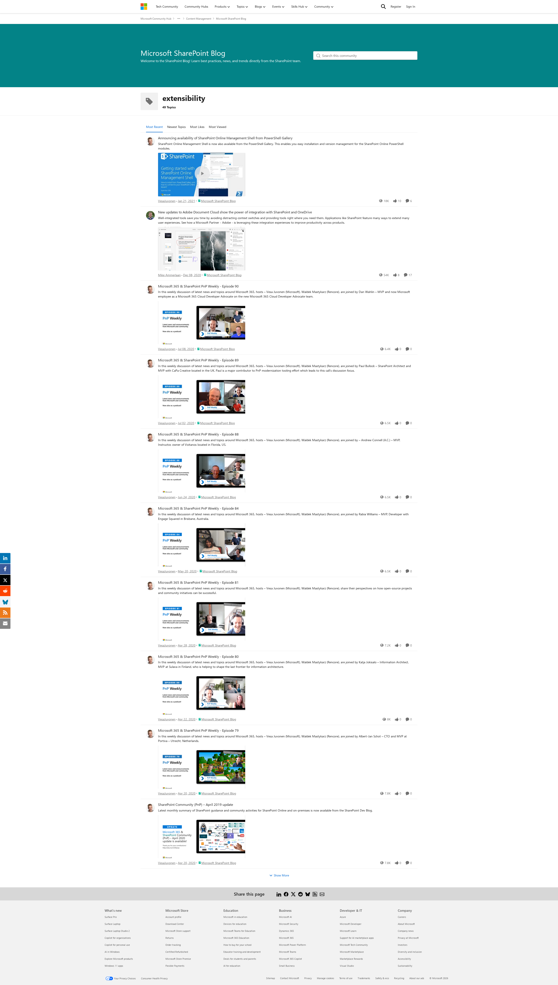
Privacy (308, 978)
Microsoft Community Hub (156, 18)
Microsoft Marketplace (352, 951)
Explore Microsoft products (119, 958)
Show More (281, 875)
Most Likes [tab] (197, 127)
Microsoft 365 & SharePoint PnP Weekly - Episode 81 (198, 582)
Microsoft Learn (348, 930)
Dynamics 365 (286, 930)
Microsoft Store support (178, 930)
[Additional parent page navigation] (178, 18)
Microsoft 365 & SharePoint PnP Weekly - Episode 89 (198, 360)
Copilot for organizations (118, 937)
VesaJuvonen (166, 201)
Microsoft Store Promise (178, 958)
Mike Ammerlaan (169, 275)
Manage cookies (325, 978)
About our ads (416, 978)
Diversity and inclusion (410, 951)
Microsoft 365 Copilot (290, 958)
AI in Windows (112, 951)
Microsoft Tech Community (354, 944)
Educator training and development (242, 951)
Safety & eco (382, 978)
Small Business (287, 965)
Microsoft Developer (350, 923)
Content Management (198, 18)
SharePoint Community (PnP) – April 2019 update (195, 804)
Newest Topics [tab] (176, 127)
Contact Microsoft (289, 978)
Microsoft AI (285, 917)
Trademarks (364, 978)
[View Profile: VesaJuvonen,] (150, 141)
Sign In (410, 6)
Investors (402, 944)
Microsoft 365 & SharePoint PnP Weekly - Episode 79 (198, 730)
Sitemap (270, 978)
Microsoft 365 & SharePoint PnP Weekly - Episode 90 (198, 286)
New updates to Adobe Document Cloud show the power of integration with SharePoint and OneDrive (235, 212)
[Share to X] (293, 893)
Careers (402, 917)
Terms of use (345, 978)
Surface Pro (111, 917)
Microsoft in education (235, 917)
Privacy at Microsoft (408, 937)
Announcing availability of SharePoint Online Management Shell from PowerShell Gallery (225, 138)
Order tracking (173, 944)
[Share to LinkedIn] (279, 893)
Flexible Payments (174, 965)
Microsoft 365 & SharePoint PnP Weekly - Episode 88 (198, 434)
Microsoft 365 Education (236, 937)
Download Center (174, 923)
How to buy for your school (237, 944)
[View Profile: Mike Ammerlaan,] (150, 215)
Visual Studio (347, 965)
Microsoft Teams (287, 951)
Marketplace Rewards (351, 958)
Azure (343, 917)
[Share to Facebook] (286, 893)
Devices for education (234, 923)
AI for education (231, 965)
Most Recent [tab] (154, 127)
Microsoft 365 (286, 937)
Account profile (173, 917)
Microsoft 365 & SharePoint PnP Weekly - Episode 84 (198, 508)
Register (396, 6)
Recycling (399, 978)
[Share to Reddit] (300, 893)
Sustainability (405, 965)
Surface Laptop (112, 923)
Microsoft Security (288, 923)
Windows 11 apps (114, 965)
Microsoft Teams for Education (239, 930)
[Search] (383, 6)
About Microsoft (406, 923)
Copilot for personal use (117, 944)
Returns (169, 937)
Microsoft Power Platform (292, 944)
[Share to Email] (322, 893)
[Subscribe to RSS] (315, 893)
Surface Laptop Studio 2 (117, 930)
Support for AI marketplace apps (357, 937)
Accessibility (404, 958)
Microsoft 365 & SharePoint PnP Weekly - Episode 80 (198, 656)
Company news (406, 930)
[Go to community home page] (144, 6)
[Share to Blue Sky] (307, 893)
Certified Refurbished (176, 951)
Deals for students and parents (239, 958)
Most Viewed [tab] (217, 127)
